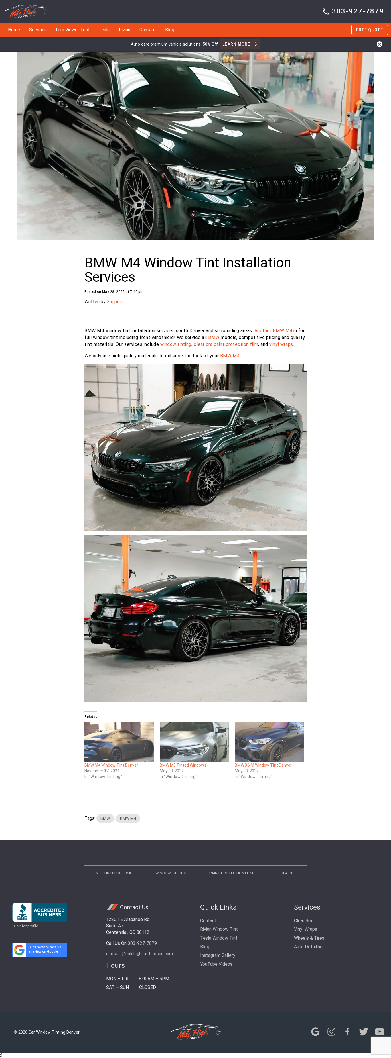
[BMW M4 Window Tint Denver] (119, 742)
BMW (214, 337)
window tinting (175, 344)
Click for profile (25, 926)
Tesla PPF (286, 873)
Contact (147, 29)
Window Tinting (170, 873)
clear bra (203, 344)
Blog (169, 29)
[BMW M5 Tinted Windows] (194, 742)
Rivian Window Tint (219, 929)
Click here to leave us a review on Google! (45, 949)
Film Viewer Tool (72, 29)
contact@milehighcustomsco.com (139, 953)
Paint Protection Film (231, 873)
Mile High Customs (114, 873)
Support (115, 301)
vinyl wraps (281, 344)
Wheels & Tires (309, 938)
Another (263, 330)
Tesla (104, 29)
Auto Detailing (308, 946)
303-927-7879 (142, 943)
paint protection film (236, 344)
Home (14, 29)
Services (38, 29)
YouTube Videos (216, 964)
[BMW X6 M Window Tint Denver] (269, 742)
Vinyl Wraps (305, 929)
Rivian (124, 29)
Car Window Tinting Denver (54, 1032)
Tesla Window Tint (219, 938)
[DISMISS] (379, 44)
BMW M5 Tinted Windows (183, 765)
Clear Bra (303, 920)
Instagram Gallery (217, 955)
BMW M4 (282, 330)
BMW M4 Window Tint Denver (111, 765)
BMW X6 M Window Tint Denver (263, 765)
